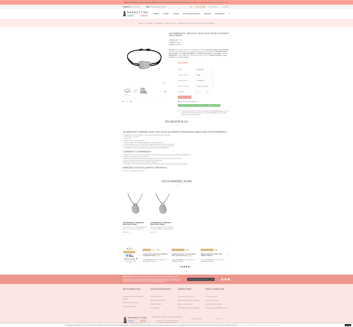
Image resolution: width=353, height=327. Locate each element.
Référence (173, 40)
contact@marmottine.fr (158, 7)
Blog (190, 7)
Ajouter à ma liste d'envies (188, 101)
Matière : (173, 42)
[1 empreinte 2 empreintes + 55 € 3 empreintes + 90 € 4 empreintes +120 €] (205, 80)
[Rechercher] (229, 14)
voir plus (158, 255)
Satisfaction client (157, 300)
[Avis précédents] (140, 255)
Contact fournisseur (213, 304)
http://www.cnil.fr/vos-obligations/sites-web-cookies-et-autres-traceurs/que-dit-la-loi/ (258, 325)
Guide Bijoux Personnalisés (188, 308)
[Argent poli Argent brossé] (205, 69)
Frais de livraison (129, 306)
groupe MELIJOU (173, 320)
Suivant (165, 91)
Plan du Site (218, 319)
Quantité (181, 92)
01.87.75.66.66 (135, 7)
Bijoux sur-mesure (185, 304)
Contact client (211, 296)
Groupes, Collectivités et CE (216, 308)
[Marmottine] (135, 13)
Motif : (172, 45)
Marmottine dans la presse (189, 300)
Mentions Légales (196, 319)
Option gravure (183, 80)
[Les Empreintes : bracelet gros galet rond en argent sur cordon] (127, 90)
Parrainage (154, 308)
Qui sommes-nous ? (186, 296)
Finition (180, 69)
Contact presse (211, 300)
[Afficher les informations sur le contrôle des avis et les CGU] (137, 258)
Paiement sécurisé (130, 302)
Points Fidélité (156, 304)
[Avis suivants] (229, 255)
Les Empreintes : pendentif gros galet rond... (133, 223)
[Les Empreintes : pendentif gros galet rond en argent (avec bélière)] (162, 206)
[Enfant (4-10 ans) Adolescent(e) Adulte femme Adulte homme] (205, 86)
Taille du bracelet (183, 86)
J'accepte (348, 325)
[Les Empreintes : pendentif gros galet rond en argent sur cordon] (135, 206)
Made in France (156, 296)
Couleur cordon (183, 75)
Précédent (123, 91)
